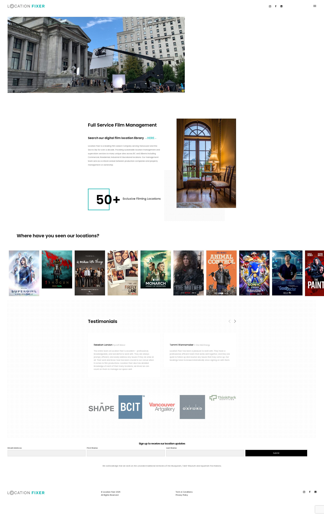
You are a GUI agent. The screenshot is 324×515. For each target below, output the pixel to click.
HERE (150, 138)
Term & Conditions (184, 492)
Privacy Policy (182, 495)
